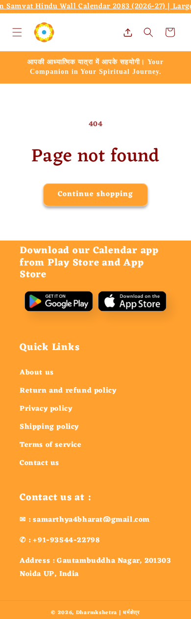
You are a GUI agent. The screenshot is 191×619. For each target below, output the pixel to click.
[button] (17, 32)
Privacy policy (46, 409)
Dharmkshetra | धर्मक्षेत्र (108, 613)
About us (37, 372)
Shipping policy (49, 427)
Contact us (39, 463)
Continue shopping (95, 194)
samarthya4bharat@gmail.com (91, 520)
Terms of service (51, 445)
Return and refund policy (68, 391)
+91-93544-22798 (66, 540)
